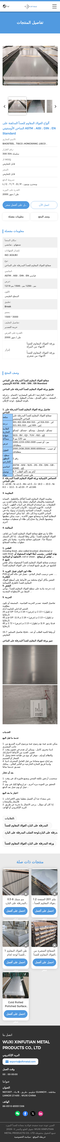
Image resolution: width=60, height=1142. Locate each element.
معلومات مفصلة (16, 216)
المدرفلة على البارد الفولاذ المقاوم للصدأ (26, 825)
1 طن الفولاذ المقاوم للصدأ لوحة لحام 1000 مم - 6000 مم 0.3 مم (15, 953)
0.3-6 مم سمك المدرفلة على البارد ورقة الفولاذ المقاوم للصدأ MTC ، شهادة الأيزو (15, 901)
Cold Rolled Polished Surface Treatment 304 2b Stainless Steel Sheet (15, 1004)
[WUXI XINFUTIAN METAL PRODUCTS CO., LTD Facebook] (25, 1114)
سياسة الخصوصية (22, 1136)
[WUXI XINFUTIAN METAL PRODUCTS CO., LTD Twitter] (33, 1114)
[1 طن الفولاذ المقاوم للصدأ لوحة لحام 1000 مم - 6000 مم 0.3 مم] (16, 934)
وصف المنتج (44, 216)
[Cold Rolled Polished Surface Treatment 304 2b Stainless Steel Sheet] (16, 985)
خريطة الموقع (39, 1136)
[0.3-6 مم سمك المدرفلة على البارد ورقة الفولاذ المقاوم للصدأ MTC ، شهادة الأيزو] (16, 882)
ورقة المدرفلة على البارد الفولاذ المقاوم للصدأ (29, 843)
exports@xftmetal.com (23, 1061)
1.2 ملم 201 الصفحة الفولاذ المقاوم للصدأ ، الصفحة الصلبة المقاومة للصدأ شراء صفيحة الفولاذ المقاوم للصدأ (44, 901)
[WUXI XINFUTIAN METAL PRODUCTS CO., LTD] (30, 6)
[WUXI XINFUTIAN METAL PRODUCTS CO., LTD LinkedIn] (41, 1114)
